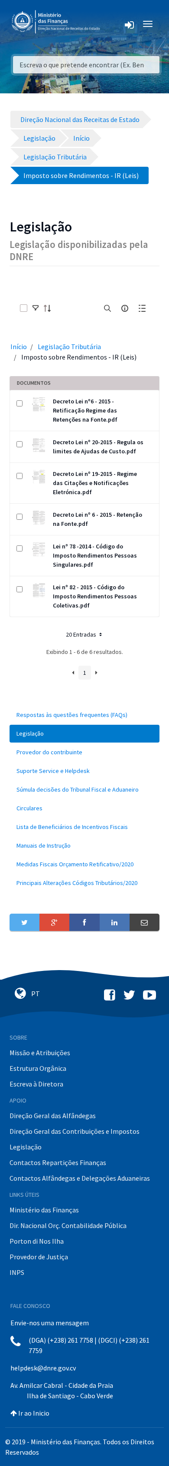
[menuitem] (84, 715)
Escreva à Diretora (36, 1084)
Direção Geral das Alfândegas (53, 1115)
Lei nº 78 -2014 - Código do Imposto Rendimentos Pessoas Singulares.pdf (95, 555)
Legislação (26, 1146)
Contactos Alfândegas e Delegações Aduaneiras (80, 1178)
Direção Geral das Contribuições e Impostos (75, 1131)
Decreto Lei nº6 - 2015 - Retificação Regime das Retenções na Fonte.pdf (85, 410)
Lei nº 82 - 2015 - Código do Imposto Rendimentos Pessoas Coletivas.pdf (95, 596)
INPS (17, 1272)
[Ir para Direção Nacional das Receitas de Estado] (57, 22)
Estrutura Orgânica (38, 1068)
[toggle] (35, 308)
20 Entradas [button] (82, 634)
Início (18, 346)
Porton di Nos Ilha (37, 1241)
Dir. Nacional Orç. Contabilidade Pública (68, 1225)
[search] (107, 308)
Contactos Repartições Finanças (58, 1162)
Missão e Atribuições (40, 1052)
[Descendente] (50, 308)
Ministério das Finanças (44, 1209)
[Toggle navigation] (113, 24)
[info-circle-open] (125, 308)
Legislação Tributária (69, 346)
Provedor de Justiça (39, 1256)
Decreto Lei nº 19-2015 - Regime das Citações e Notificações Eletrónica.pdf (95, 483)
